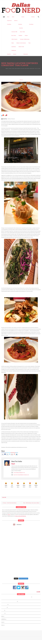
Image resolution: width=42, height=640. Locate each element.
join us (9, 514)
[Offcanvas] (3, 16)
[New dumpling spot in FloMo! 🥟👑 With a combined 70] (25, 544)
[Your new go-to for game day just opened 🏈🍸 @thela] (25, 529)
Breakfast (20, 35)
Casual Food (9, 20)
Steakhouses (13, 50)
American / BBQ (14, 31)
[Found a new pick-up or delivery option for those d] (25, 559)
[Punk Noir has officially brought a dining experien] (17, 564)
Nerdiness (20, 24)
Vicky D (21, 79)
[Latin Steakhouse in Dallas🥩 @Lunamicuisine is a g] (17, 529)
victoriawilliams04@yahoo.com (19, 472)
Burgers (26, 35)
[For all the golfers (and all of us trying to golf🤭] (17, 559)
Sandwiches (13, 46)
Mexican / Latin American (21, 42)
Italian (12, 42)
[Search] (38, 17)
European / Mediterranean (24, 39)
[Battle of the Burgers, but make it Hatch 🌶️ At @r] (25, 554)
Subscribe (9, 54)
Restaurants (26, 54)
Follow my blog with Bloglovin (20, 516)
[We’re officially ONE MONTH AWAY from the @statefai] (25, 539)
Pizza (29, 42)
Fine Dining (31, 24)
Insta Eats (21, 28)
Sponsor (14, 54)
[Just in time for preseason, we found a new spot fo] (25, 564)
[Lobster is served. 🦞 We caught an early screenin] (25, 569)
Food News (9, 24)
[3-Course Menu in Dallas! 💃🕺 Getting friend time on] (17, 549)
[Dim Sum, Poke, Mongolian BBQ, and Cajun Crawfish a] (25, 534)
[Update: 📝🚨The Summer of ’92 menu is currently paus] (17, 544)
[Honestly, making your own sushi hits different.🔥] (17, 539)
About (13, 16)
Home (8, 16)
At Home (32, 16)
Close (38, 591)
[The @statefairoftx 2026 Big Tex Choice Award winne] (17, 554)
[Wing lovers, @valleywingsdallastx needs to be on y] (17, 534)
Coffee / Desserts (14, 39)
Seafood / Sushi (21, 46)
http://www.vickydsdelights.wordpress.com (21, 474)
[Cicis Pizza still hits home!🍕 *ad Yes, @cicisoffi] (25, 549)
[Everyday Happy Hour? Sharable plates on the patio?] (17, 574)
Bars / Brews (13, 35)
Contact (22, 16)
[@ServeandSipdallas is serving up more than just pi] (17, 569)
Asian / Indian (22, 31)
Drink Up (15, 20)
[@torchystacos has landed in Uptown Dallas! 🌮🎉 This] (25, 574)
